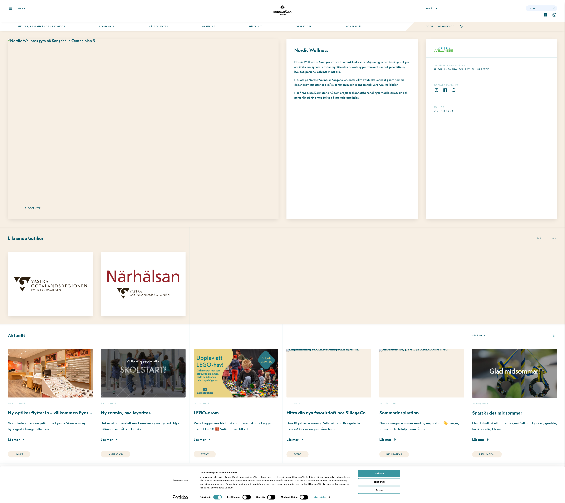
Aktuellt (208, 26)
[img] (282, 10)
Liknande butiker (25, 238)
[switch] (246, 497)
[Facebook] (545, 15)
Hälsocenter (158, 26)
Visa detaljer (320, 497)
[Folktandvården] (50, 275)
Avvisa (379, 490)
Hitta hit (255, 26)
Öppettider (304, 26)
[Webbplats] (454, 90)
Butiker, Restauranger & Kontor (41, 26)
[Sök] (554, 8)
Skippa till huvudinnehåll (30, 14)
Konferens (354, 26)
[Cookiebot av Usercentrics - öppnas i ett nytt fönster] (180, 497)
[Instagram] (554, 15)
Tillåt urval (379, 482)
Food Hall (107, 26)
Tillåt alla (379, 473)
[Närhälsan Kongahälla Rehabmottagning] (143, 275)
